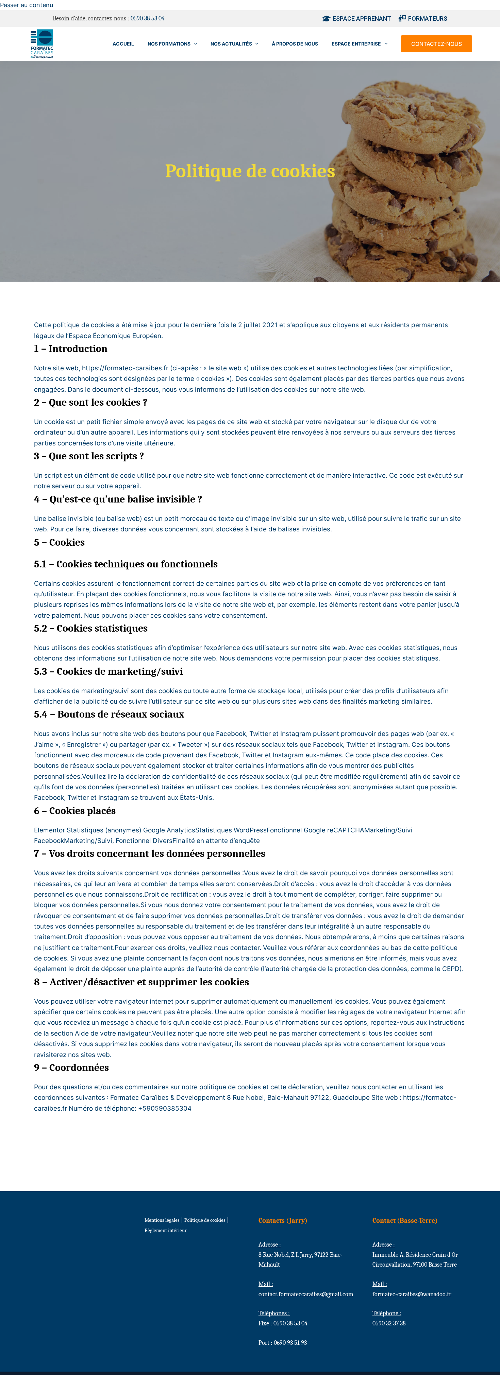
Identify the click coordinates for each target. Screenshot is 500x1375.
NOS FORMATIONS (169, 44)
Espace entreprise (356, 44)
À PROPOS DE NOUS (295, 44)
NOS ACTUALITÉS (231, 44)
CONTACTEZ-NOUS (436, 43)
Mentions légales (162, 1220)
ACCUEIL (123, 44)
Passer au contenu (26, 4)
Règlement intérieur (166, 1230)
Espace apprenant (362, 18)
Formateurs (427, 18)
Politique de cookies (205, 1220)
